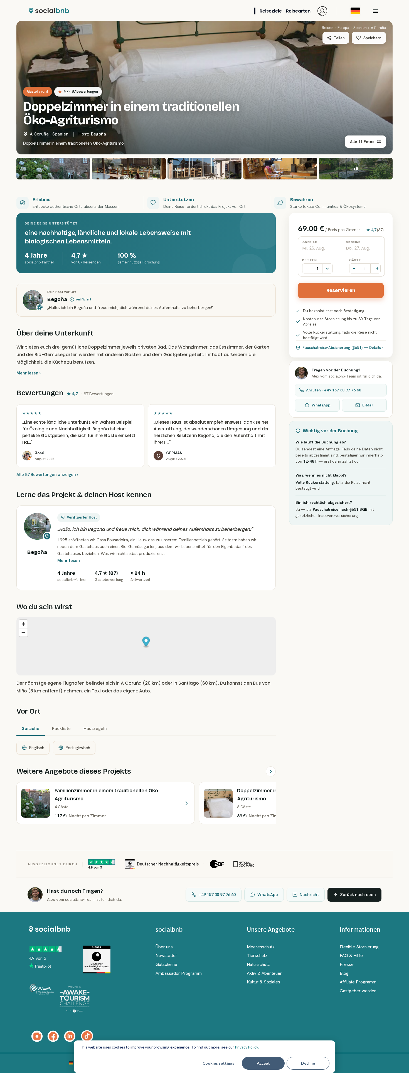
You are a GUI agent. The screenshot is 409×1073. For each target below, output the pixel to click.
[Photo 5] (280, 168)
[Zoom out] (23, 632)
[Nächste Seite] (271, 771)
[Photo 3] (129, 168)
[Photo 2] (53, 168)
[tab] (30, 729)
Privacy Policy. (247, 1047)
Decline (308, 1063)
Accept (263, 1063)
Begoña (98, 134)
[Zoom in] (23, 624)
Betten (309, 260)
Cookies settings (218, 1063)
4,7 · (80, 91)
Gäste (355, 260)
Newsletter (166, 955)
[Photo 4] (204, 168)
